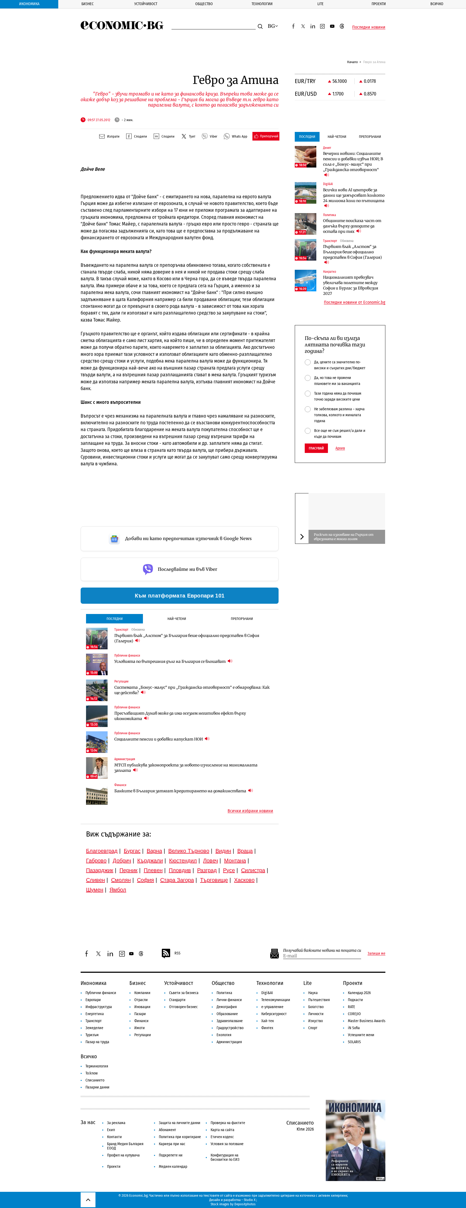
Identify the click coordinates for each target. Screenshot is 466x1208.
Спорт (312, 1028)
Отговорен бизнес (183, 1007)
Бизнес (87, 4)
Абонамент (167, 1130)
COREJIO (354, 1014)
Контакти (114, 1137)
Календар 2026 (359, 993)
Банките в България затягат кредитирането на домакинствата (180, 791)
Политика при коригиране (180, 1137)
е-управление (272, 1007)
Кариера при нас (172, 1144)
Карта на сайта (222, 1130)
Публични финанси (100, 993)
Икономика (29, 4)
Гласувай (316, 448)
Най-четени (176, 619)
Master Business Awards (366, 1021)
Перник (128, 870)
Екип (111, 1130)
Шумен (94, 890)
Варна (154, 851)
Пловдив (180, 870)
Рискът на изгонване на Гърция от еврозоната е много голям (344, 537)
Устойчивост (145, 4)
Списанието (94, 1080)
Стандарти (177, 1000)
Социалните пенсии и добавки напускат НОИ (159, 739)
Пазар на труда (97, 1042)
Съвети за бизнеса (183, 993)
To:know (91, 1073)
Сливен (95, 880)
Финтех (267, 1028)
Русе (229, 870)
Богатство (316, 1007)
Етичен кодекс (222, 1137)
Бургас (132, 851)
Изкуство (315, 1021)
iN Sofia (354, 1028)
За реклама (116, 1123)
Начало (352, 62)
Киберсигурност (274, 1014)
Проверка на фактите (228, 1123)
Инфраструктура (98, 1007)
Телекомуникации (275, 1000)
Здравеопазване (230, 1021)
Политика (224, 993)
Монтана (235, 861)
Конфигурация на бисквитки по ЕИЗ (225, 1157)
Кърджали (150, 861)
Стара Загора (177, 880)
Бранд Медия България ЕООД (125, 1146)
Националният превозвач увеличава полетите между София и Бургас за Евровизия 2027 (350, 285)
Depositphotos (245, 1204)
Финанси (141, 1021)
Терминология (96, 1066)
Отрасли (141, 1000)
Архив (340, 448)
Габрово (96, 861)
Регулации (142, 1035)
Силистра (253, 870)
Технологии (262, 4)
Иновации (142, 1007)
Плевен (153, 870)
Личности (316, 1014)
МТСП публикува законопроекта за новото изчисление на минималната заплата (186, 768)
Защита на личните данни (179, 1123)
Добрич (122, 861)
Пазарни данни (97, 1087)
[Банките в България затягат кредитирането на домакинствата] (97, 794)
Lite (320, 4)
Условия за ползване (227, 1144)
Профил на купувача (123, 1155)
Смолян (121, 880)
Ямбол (117, 890)
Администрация (229, 1042)
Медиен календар (173, 1166)
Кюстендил (183, 861)
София (145, 880)
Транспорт (93, 1021)
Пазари (140, 1014)
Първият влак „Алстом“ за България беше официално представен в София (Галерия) (186, 638)
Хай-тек (267, 1021)
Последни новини (368, 27)
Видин (223, 851)
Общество (204, 4)
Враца (245, 851)
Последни (115, 619)
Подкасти (355, 1000)
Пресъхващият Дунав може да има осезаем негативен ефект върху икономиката (180, 716)
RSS (177, 953)
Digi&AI (267, 993)
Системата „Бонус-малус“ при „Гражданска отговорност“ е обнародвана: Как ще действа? (192, 690)
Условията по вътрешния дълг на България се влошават (170, 661)
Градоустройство (230, 1028)
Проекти (379, 4)
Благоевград (102, 851)
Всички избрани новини (250, 811)
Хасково (244, 880)
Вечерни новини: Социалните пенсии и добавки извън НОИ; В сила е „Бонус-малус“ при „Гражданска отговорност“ (353, 161)
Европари (93, 1000)
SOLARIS (354, 1042)
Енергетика (94, 1014)
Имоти (139, 1028)
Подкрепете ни (171, 1155)
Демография (227, 1007)
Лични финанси (229, 1000)
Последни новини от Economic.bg (354, 302)
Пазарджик (99, 870)
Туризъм (92, 1035)
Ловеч (210, 861)
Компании (142, 993)
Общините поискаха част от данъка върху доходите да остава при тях (352, 226)
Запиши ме (376, 954)
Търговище (214, 880)
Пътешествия (319, 1000)
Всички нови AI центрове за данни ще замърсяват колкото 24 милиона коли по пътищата (354, 195)
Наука (313, 993)
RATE (351, 1007)
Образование (227, 1014)
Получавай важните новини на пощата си (322, 950)
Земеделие (94, 1028)
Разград (207, 870)
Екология (224, 1035)
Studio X (249, 1200)
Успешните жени (361, 1035)
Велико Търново (188, 851)
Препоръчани (242, 619)
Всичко (436, 4)
